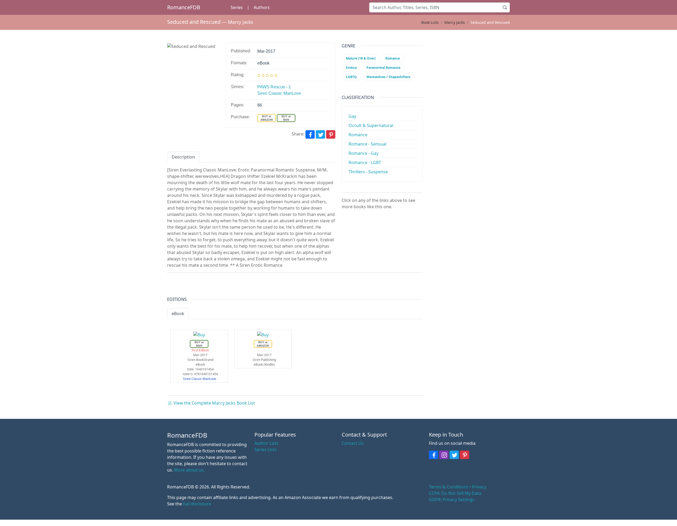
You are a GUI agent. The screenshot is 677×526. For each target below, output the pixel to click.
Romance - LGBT (365, 162)
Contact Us (353, 443)
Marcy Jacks (240, 22)
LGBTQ (351, 77)
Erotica (351, 67)
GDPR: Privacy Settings (451, 499)
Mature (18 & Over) (361, 58)
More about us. (189, 470)
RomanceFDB (183, 7)
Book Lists (430, 22)
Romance (392, 58)
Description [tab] (183, 157)
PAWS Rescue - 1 (274, 87)
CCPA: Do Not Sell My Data (455, 493)
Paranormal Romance (383, 67)
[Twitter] (320, 134)
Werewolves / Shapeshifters (388, 77)
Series (237, 7)
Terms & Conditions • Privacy (457, 487)
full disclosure (197, 504)
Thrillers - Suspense (368, 172)
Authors (262, 7)
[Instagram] (444, 455)
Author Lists (266, 443)
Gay (352, 116)
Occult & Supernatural (371, 125)
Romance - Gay (363, 153)
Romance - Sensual (367, 144)
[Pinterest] (330, 134)
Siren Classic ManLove (279, 93)
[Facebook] (310, 134)
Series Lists (265, 449)
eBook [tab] (178, 313)
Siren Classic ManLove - (200, 379)
